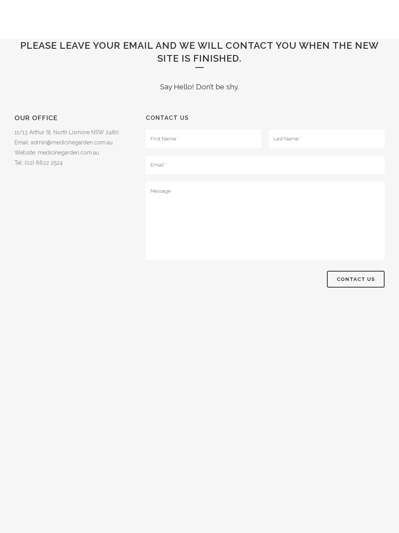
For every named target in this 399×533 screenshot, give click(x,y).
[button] (72, 132)
